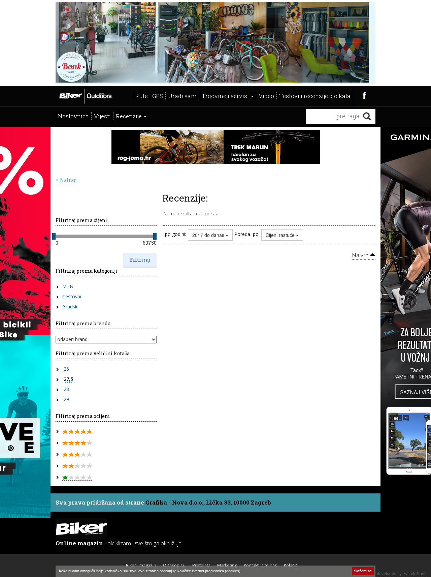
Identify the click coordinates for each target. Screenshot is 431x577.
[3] (77, 454)
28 (66, 389)
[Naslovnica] (85, 95)
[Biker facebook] (364, 95)
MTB (67, 286)
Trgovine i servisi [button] (226, 96)
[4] (77, 443)
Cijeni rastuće (281, 235)
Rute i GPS (149, 96)
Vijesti (102, 116)
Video (266, 96)
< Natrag (66, 180)
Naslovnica (73, 116)
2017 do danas (209, 235)
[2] (77, 466)
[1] (77, 477)
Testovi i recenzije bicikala (315, 96)
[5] (77, 431)
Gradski (70, 306)
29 (66, 399)
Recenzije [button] (129, 116)
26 (66, 369)
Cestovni (71, 296)
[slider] (54, 236)
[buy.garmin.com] (215, 42)
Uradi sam (182, 96)
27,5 (68, 379)
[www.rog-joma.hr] (215, 146)
